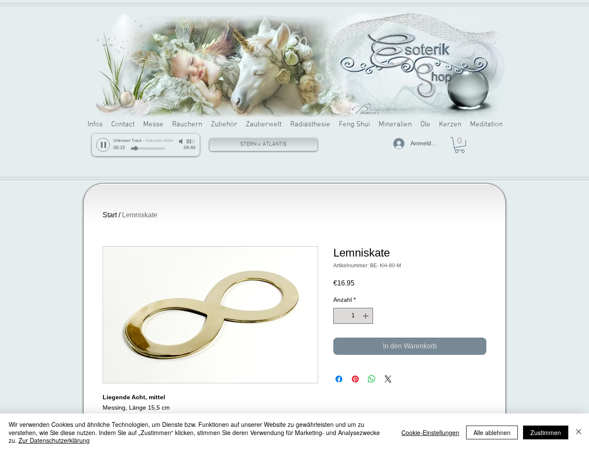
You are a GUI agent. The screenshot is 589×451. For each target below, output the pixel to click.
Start (110, 215)
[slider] (191, 141)
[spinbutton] (353, 315)
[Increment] (366, 315)
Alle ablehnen (492, 432)
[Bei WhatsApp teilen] (372, 379)
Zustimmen (545, 432)
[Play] (103, 145)
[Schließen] (578, 432)
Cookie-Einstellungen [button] (430, 432)
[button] (459, 145)
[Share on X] (388, 379)
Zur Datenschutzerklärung (54, 440)
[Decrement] (340, 315)
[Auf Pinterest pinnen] (355, 379)
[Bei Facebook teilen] (339, 379)
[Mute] (181, 141)
